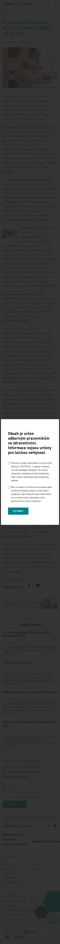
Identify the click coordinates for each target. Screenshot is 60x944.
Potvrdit (18, 511)
